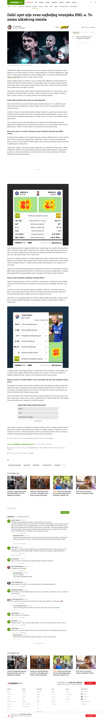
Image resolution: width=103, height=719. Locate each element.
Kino (67, 696)
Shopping (39, 691)
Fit (37, 706)
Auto (38, 704)
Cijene (68, 2)
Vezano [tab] (92, 32)
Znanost (9, 704)
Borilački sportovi (64, 6)
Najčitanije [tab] (84, 32)
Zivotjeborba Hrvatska (17, 589)
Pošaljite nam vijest (86, 701)
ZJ (9, 548)
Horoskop (39, 711)
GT (9, 521)
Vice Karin (18, 26)
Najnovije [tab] (76, 32)
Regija (8, 696)
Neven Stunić (18, 635)
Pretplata (30, 2)
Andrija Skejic (14, 628)
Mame (38, 701)
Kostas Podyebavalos (16, 582)
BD (9, 560)
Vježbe (53, 699)
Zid (36, 2)
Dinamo (41, 6)
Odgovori (54, 701)
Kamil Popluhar (15, 613)
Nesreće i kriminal (11, 701)
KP (9, 614)
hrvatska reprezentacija (14, 465)
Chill (38, 709)
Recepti (53, 694)
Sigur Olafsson (19, 573)
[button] (9, 482)
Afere (8, 709)
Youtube (86, 694)
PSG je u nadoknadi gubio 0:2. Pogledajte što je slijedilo (84, 37)
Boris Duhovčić (15, 559)
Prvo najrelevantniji (22, 516)
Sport (48, 2)
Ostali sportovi (73, 6)
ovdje (45, 448)
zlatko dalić (36, 465)
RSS (67, 701)
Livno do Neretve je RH (17, 599)
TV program (69, 694)
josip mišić (27, 465)
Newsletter (83, 704)
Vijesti (41, 2)
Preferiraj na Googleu (89, 27)
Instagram (86, 696)
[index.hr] (15, 2)
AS (9, 629)
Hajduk (46, 6)
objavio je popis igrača (14, 77)
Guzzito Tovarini (15, 520)
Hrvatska (9, 694)
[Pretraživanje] (94, 2)
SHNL (51, 6)
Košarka (56, 6)
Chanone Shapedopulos (17, 566)
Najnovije (21, 6)
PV (9, 622)
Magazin (39, 689)
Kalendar (9, 706)
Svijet (8, 691)
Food (38, 699)
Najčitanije (28, 6)
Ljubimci (39, 696)
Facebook (86, 691)
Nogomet (34, 6)
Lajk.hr (53, 696)
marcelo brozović (46, 465)
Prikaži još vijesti (83, 43)
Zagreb (9, 699)
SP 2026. (14, 6)
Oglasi (61, 2)
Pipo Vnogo (14, 620)
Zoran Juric (14, 547)
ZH (9, 591)
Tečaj (67, 691)
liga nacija (57, 465)
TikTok (85, 699)
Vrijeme (68, 699)
